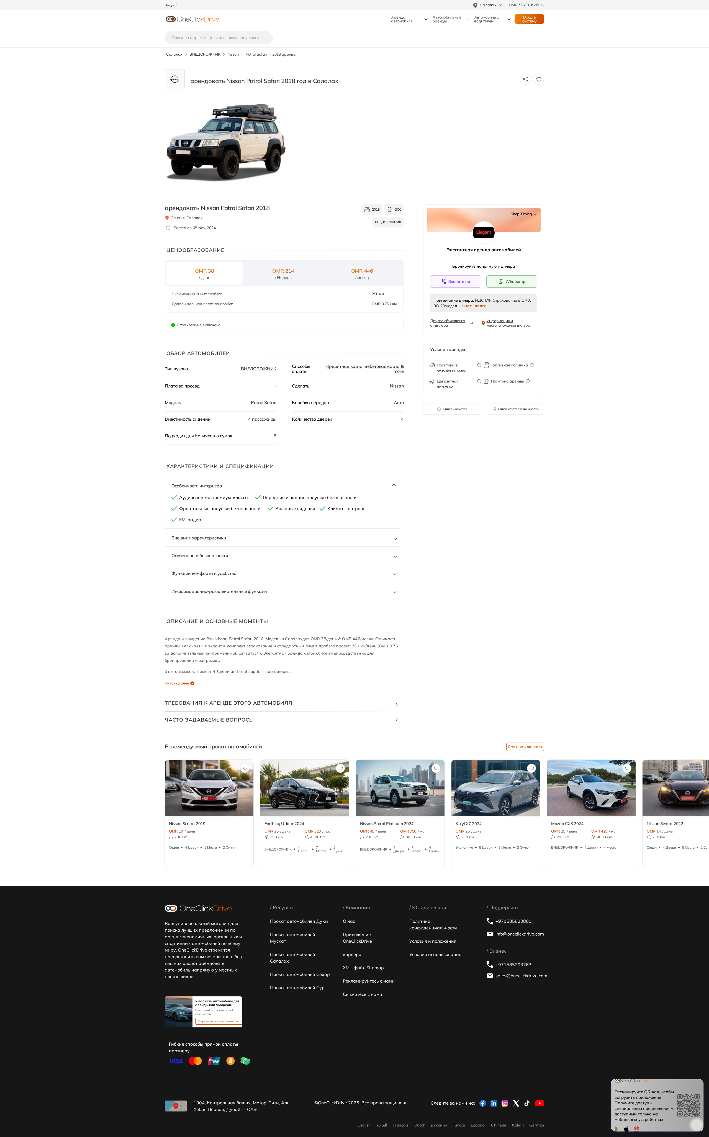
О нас (349, 921)
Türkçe (459, 1125)
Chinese (498, 1125)
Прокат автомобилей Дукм (299, 921)
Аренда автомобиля (401, 19)
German (536, 1125)
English (364, 1125)
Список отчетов (455, 409)
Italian (518, 1125)
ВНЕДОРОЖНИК (258, 368)
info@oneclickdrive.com (519, 934)
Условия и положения (432, 941)
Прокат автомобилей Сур (297, 987)
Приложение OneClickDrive (357, 938)
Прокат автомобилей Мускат (292, 938)
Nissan (397, 386)
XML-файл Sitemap (363, 967)
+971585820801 (513, 921)
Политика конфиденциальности (433, 924)
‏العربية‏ (381, 1125)
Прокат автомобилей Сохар (300, 974)
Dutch (419, 1125)
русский (439, 1125)
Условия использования (435, 954)
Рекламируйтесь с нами (369, 981)
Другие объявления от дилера (447, 323)
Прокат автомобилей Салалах (292, 958)
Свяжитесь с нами (362, 994)
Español (478, 1125)
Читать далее (177, 683)
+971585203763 (513, 964)
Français (401, 1125)
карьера (352, 954)
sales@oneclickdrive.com (519, 975)
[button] (153, 793)
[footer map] (176, 1106)
